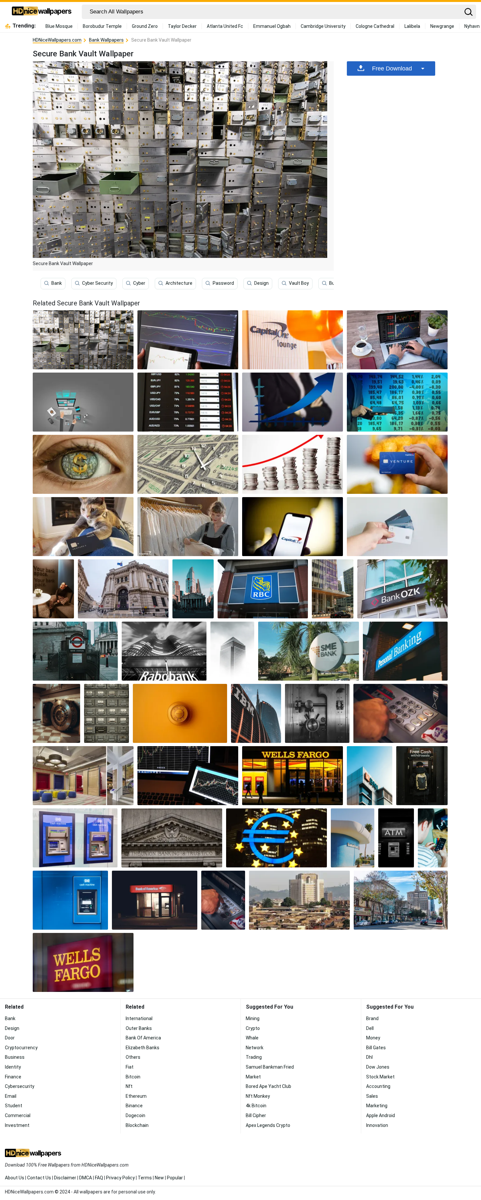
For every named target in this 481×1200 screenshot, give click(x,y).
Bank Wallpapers (106, 40)
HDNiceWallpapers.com (57, 40)
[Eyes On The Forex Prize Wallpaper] (83, 464)
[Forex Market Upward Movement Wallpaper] (292, 464)
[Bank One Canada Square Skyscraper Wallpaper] (232, 651)
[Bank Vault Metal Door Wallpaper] (56, 713)
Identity (13, 1067)
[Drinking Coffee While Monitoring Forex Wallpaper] (397, 339)
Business (15, 1057)
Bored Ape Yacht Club (268, 1086)
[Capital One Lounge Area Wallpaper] (83, 775)
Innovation (377, 1125)
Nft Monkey (258, 1096)
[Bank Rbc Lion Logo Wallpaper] (263, 588)
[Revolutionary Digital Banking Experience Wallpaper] (433, 837)
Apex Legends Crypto (268, 1125)
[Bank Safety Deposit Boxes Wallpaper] (106, 713)
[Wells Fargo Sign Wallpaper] (83, 962)
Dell (370, 1028)
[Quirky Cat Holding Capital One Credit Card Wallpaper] (83, 526)
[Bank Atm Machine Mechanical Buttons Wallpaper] (400, 713)
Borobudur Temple (102, 26)
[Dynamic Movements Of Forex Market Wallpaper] (187, 402)
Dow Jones (377, 1067)
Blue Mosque (59, 26)
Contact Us (39, 1177)
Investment (17, 1125)
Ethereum (136, 1096)
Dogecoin (135, 1115)
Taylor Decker (182, 26)
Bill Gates (376, 1047)
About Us (14, 1177)
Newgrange (442, 26)
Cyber (139, 283)
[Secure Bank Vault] (83, 339)
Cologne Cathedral (375, 26)
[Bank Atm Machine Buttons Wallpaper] (223, 900)
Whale (252, 1037)
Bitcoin (133, 1076)
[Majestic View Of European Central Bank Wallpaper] (276, 837)
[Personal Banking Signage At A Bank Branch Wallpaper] (405, 651)
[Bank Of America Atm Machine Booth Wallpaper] (154, 900)
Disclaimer (65, 1177)
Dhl (369, 1057)
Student (13, 1105)
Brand (372, 1018)
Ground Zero (145, 26)
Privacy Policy (120, 1177)
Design (261, 283)
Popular (175, 1177)
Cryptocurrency (21, 1047)
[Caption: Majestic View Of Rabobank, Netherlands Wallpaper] (164, 651)
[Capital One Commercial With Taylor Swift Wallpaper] (187, 526)
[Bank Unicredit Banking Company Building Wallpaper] (256, 713)
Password (223, 283)
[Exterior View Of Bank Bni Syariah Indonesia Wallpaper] (369, 775)
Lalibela (412, 26)
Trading (254, 1057)
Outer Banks (139, 1028)
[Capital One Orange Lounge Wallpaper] (292, 339)
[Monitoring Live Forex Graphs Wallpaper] (187, 339)
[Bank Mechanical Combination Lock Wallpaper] (180, 713)
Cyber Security (97, 283)
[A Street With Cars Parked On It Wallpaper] (401, 900)
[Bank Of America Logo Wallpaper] (352, 837)
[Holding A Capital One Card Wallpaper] (397, 464)
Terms (145, 1177)
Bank (56, 283)
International (139, 1018)
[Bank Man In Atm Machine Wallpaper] (422, 775)
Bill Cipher (256, 1115)
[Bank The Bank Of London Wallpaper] (193, 588)
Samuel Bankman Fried (270, 1067)
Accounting (378, 1086)
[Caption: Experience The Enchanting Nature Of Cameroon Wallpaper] (299, 900)
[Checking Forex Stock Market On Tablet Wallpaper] (397, 402)
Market (253, 1076)
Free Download (392, 68)
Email (10, 1096)
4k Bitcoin (256, 1105)
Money (373, 1037)
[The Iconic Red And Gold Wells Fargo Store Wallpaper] (292, 775)
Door (10, 1037)
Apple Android (380, 1115)
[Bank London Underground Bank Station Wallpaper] (75, 651)
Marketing (376, 1105)
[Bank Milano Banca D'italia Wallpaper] (123, 588)
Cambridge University (323, 26)
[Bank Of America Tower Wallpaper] (332, 588)
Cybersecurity (19, 1086)
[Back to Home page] (42, 12)
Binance (134, 1105)
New (159, 1177)
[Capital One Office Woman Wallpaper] (53, 588)
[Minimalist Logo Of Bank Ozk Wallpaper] (402, 588)
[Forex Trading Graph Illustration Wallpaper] (292, 402)
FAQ (99, 1177)
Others (133, 1057)
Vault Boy (299, 283)
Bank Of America (143, 1037)
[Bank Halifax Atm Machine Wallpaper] (70, 900)
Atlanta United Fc (225, 26)
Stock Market (380, 1076)
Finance (13, 1076)
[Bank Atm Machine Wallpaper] (396, 837)
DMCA (85, 1177)
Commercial (17, 1115)
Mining (252, 1018)
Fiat (130, 1067)
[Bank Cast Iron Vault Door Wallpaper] (317, 713)
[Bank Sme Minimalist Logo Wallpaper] (308, 651)
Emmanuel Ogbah (272, 26)
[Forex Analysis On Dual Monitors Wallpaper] (187, 775)
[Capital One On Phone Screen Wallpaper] (292, 526)
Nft (129, 1086)
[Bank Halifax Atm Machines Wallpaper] (75, 837)
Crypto (253, 1028)
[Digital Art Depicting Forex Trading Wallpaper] (83, 402)
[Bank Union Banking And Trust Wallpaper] (171, 837)
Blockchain (137, 1125)
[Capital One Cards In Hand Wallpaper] (397, 526)
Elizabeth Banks (142, 1047)
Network (254, 1047)
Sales (372, 1096)
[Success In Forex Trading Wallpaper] (187, 464)
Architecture (179, 283)
